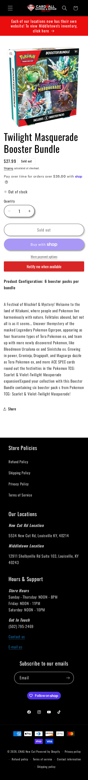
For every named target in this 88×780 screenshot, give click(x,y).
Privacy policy (73, 751)
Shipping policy (46, 766)
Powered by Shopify (48, 751)
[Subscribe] (67, 678)
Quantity (9, 201)
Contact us (17, 636)
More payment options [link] (44, 257)
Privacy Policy (19, 483)
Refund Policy (18, 461)
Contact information (69, 759)
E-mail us (15, 647)
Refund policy (20, 759)
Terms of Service (20, 495)
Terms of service (42, 759)
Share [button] (12, 408)
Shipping (8, 168)
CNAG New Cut (26, 751)
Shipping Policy (20, 472)
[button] (10, 8)
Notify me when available (44, 266)
